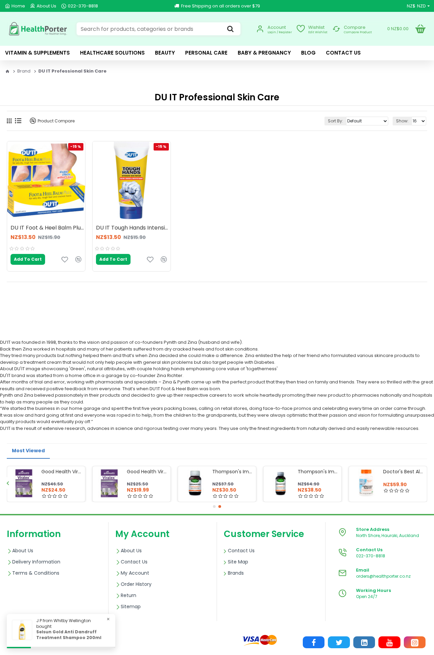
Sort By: (335, 121)
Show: (402, 121)
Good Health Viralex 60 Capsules (62, 472)
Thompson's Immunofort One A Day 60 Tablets (233, 472)
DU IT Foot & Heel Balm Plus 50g (48, 228)
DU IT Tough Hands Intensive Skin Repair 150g (133, 228)
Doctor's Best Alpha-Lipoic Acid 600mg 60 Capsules (404, 472)
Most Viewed (28, 450)
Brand (24, 71)
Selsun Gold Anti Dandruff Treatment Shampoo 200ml (68, 634)
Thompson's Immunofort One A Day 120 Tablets (318, 472)
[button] (8, 483)
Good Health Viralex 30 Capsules (147, 472)
